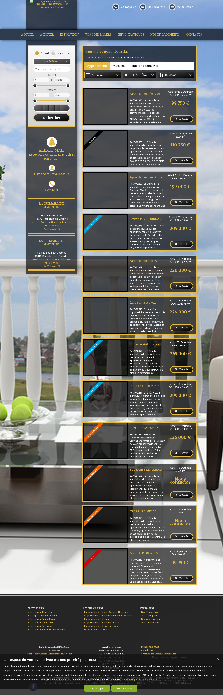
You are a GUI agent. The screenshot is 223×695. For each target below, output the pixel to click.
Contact (52, 190)
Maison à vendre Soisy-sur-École (101, 626)
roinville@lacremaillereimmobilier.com (52, 259)
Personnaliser (124, 688)
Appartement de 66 (143, 260)
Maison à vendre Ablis (96, 629)
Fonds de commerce (144, 66)
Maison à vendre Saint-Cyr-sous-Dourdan (106, 612)
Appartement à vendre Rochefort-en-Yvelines (108, 615)
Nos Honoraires (149, 612)
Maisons (119, 66)
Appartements (97, 66)
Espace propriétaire (51, 174)
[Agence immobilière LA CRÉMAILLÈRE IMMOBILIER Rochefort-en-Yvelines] (51, 7)
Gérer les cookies (150, 622)
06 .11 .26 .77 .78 (51, 228)
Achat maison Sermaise (39, 626)
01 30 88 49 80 (51, 225)
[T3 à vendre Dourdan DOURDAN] (105, 274)
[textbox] (51, 69)
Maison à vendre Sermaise (98, 619)
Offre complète (149, 615)
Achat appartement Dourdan (42, 615)
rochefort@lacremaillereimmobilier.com (51, 222)
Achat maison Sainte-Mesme (42, 619)
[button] (41, 53)
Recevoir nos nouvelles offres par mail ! (52, 154)
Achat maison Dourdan (39, 612)
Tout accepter (97, 688)
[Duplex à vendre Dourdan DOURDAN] (105, 190)
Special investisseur (144, 428)
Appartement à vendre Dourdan (101, 622)
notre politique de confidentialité (139, 679)
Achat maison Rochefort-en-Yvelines (46, 629)
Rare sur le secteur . (143, 302)
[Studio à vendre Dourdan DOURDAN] (105, 106)
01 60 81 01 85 (51, 262)
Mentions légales (150, 647)
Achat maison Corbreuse (40, 622)
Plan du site (147, 650)
